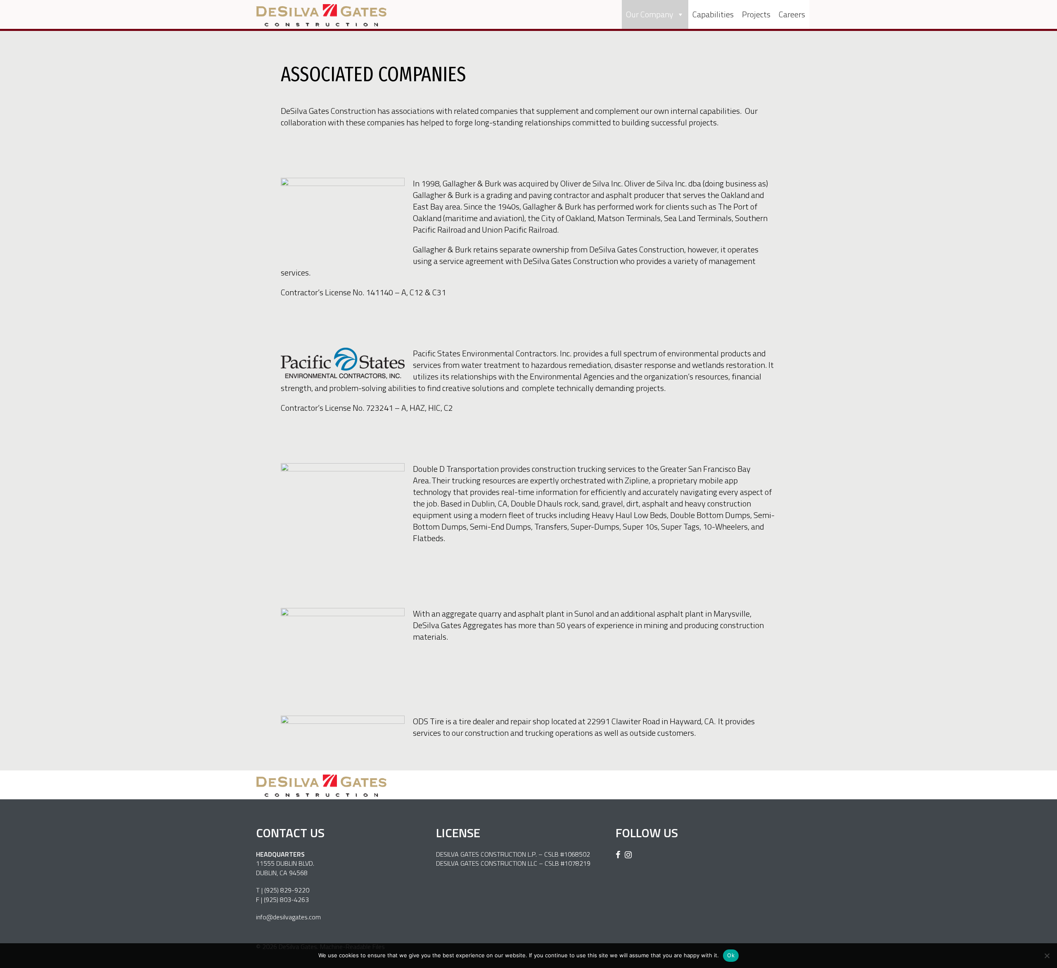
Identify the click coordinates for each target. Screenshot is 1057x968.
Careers (792, 14)
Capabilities (713, 14)
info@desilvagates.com (288, 916)
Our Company (649, 14)
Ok (731, 955)
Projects (756, 14)
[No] (1047, 956)
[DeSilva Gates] (321, 15)
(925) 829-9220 (286, 890)
